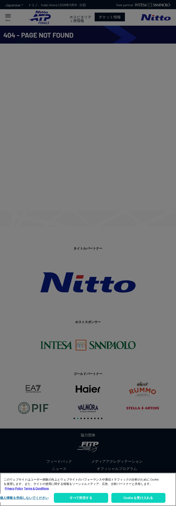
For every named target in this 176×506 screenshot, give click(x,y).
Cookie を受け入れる (138, 498)
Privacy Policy (14, 488)
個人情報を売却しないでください (24, 498)
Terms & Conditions (36, 488)
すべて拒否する (81, 498)
